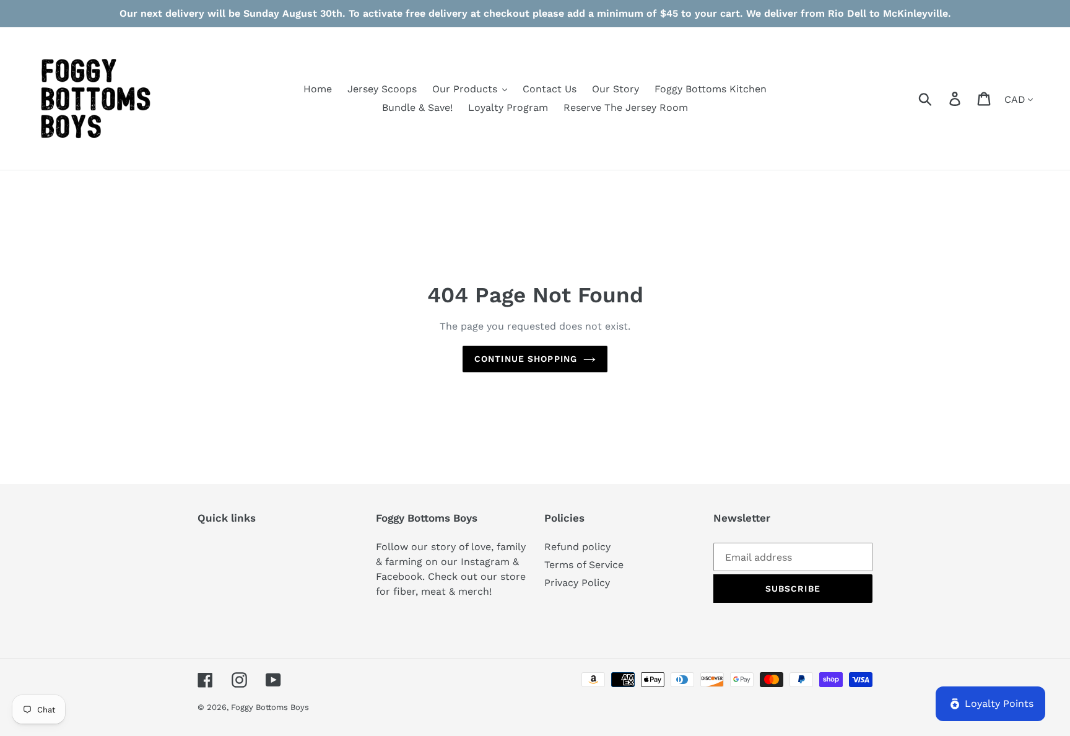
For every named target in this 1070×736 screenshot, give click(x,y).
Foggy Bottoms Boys (270, 707)
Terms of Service (584, 565)
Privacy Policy (577, 583)
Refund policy (577, 547)
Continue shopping (525, 359)
